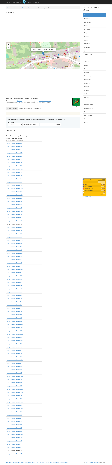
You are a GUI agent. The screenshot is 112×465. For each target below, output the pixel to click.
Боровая (86, 36)
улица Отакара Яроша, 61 (14, 250)
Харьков (30, 8)
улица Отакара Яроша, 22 (14, 166)
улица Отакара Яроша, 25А (15, 344)
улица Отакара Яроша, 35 (14, 246)
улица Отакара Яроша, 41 (14, 263)
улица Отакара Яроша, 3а (14, 143)
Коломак (86, 72)
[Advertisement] (43, 29)
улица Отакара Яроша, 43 (14, 285)
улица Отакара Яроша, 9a (14, 337)
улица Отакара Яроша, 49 (14, 289)
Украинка (87, 119)
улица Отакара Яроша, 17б (14, 240)
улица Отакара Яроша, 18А (15, 357)
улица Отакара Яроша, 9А (14, 350)
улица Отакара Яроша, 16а (14, 259)
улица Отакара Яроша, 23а (14, 295)
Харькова (19, 101)
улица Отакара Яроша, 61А (15, 324)
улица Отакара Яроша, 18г (14, 185)
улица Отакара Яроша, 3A (14, 421)
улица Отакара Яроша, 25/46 (15, 188)
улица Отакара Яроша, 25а (14, 153)
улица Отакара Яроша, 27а (14, 282)
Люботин (86, 94)
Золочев (86, 61)
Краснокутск (87, 79)
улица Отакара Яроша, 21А (15, 434)
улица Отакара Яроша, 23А (15, 389)
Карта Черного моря (33, 2)
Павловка (87, 101)
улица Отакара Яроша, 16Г (14, 149)
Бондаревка (87, 33)
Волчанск (87, 43)
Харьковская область (20, 8)
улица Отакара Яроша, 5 (14, 217)
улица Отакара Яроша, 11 (14, 311)
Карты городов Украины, (92, 462)
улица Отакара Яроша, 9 (14, 272)
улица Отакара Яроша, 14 (14, 214)
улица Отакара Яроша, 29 (14, 198)
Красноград (87, 76)
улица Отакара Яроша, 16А (15, 376)
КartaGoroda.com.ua (75, 68)
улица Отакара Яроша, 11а (14, 211)
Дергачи (86, 51)
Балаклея (87, 18)
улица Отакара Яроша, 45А (15, 340)
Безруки (86, 25)
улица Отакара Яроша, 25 (14, 331)
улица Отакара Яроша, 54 (14, 314)
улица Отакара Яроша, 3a (14, 298)
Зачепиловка (88, 54)
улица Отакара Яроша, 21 (14, 201)
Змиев (86, 58)
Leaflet (67, 68)
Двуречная (87, 47)
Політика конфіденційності (60, 462)
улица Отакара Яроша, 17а (14, 308)
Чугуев (86, 122)
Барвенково (87, 22)
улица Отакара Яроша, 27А (15, 360)
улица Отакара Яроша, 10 (14, 172)
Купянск (86, 86)
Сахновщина (88, 115)
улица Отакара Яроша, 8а (14, 227)
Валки (86, 40)
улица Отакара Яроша (45, 101)
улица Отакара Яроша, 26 (14, 256)
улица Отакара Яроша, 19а (14, 169)
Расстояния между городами (14, 462)
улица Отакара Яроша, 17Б (15, 369)
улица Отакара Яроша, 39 (14, 237)
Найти (58, 124)
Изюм (86, 65)
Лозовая (86, 90)
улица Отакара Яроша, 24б (14, 156)
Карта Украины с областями (44, 462)
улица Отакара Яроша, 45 (14, 292)
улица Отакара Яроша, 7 (14, 179)
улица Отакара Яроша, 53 (14, 321)
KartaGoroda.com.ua (13, 2)
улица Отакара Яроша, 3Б (14, 302)
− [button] (8, 47)
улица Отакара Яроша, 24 (14, 318)
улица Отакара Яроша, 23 (14, 182)
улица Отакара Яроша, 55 (14, 276)
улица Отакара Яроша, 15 (14, 191)
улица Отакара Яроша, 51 (14, 279)
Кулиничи (87, 83)
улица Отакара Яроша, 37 (14, 230)
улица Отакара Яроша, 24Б (15, 408)
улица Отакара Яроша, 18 (14, 162)
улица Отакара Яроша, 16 (14, 221)
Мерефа (86, 97)
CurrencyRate (87, 196)
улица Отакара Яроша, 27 (14, 175)
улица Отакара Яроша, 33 (14, 204)
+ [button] (8, 45)
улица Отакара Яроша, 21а (14, 253)
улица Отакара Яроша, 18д (14, 195)
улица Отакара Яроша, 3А (14, 363)
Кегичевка (87, 69)
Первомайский (88, 104)
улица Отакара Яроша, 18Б (15, 327)
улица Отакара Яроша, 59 (14, 243)
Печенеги (87, 112)
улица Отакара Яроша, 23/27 (15, 334)
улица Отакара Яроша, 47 (14, 266)
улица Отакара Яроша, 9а (14, 146)
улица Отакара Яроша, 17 (14, 234)
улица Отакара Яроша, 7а (14, 305)
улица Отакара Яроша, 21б (14, 269)
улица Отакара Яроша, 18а (14, 159)
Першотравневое (89, 108)
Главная (9, 8)
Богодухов (87, 29)
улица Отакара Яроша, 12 (14, 208)
